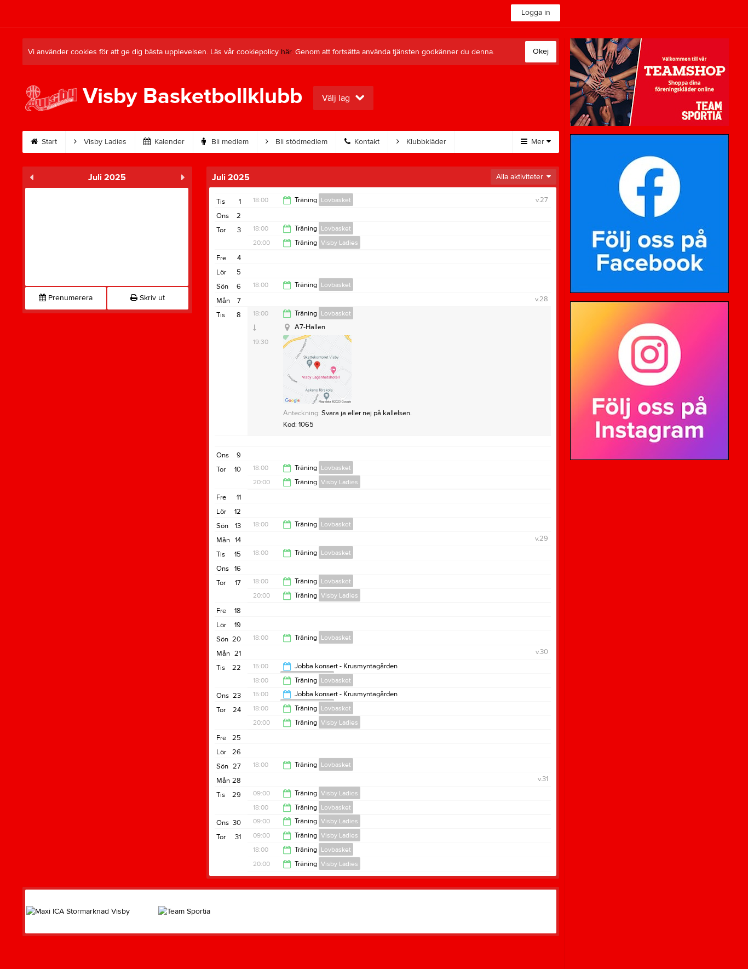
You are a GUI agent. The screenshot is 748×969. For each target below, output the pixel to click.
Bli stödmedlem (300, 142)
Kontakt (365, 142)
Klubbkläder (425, 142)
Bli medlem (229, 142)
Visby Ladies (104, 142)
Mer (537, 142)
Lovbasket (336, 200)
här (286, 52)
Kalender (168, 142)
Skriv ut (151, 298)
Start (48, 142)
